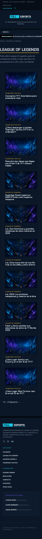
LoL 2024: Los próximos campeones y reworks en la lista (20, 295)
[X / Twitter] (4, 442)
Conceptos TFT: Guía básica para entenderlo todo (21, 97)
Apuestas (6, 483)
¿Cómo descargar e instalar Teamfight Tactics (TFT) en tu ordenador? (19, 129)
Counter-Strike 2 (10, 459)
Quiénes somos (9, 472)
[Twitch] (8, 442)
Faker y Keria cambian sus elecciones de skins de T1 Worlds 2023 (20, 328)
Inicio (2, 41)
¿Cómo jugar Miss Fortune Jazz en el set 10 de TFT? (20, 392)
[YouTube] (12, 442)
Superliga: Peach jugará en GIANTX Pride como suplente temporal (18, 197)
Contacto (30, 2)
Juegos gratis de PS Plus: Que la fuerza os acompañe (21, 36)
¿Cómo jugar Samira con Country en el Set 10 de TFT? (19, 360)
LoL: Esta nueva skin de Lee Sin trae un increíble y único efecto (20, 263)
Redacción (7, 5)
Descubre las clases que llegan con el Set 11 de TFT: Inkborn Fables (20, 163)
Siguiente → (14, 402)
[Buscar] (15, 8)
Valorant (6, 452)
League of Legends (10, 455)
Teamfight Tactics (10, 463)
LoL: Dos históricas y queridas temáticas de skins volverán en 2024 (20, 231)
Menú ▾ (6, 32)
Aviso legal (7, 487)
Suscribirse (7, 8)
